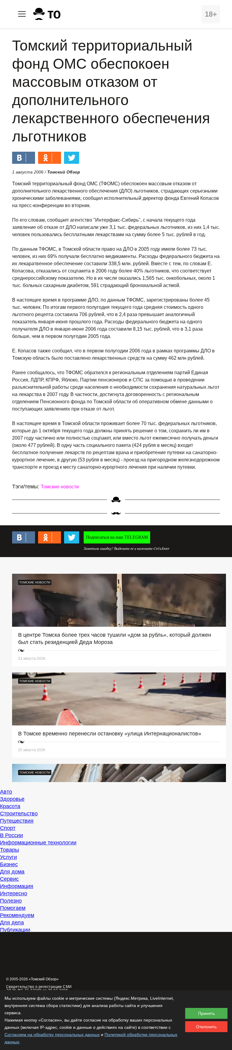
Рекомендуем (17, 915)
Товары (9, 850)
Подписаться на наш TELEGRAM (117, 537)
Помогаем (12, 908)
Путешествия (17, 821)
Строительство (19, 814)
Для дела (12, 923)
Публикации (15, 930)
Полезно (11, 901)
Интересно (13, 893)
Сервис (9, 879)
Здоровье (12, 799)
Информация (16, 886)
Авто (6, 792)
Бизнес (9, 864)
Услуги (8, 857)
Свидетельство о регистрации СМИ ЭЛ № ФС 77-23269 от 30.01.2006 (39, 988)
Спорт (7, 828)
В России (11, 835)
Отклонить (206, 1026)
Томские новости (60, 486)
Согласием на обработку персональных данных (52, 1034)
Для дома (12, 872)
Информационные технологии (38, 843)
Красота (10, 806)
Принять (206, 1013)
